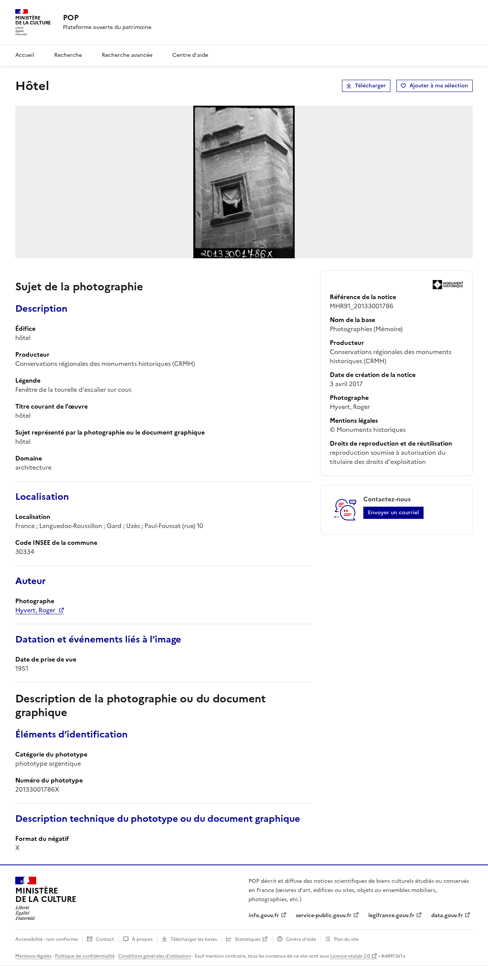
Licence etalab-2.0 (350, 956)
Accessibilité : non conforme (46, 939)
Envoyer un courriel (393, 513)
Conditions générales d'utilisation (154, 956)
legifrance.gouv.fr (391, 915)
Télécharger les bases (193, 939)
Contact (105, 939)
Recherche (68, 55)
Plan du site (346, 939)
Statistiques (247, 939)
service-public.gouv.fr (324, 915)
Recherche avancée (127, 55)
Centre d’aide (301, 939)
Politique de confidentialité (85, 956)
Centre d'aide (190, 55)
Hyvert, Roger (35, 610)
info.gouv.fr (264, 915)
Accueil (24, 55)
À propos (142, 939)
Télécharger (370, 86)
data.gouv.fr (447, 915)
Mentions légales (33, 956)
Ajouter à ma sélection (438, 86)
